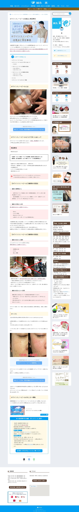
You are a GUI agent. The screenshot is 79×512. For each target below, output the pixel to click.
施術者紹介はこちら (61, 50)
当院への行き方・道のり (40, 480)
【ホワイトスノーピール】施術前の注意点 (20, 66)
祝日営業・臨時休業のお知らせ (18, 487)
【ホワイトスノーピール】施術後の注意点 (20, 72)
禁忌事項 (15, 64)
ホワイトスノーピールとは (17, 60)
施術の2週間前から (16, 68)
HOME (40, 507)
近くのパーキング (27, 432)
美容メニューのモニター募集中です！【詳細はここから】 (39, 8)
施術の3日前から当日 (17, 69)
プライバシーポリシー (39, 509)
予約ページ (67, 265)
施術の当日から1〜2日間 (17, 75)
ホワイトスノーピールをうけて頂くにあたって (21, 62)
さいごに (14, 77)
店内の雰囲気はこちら (62, 55)
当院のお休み (30, 444)
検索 (70, 13)
